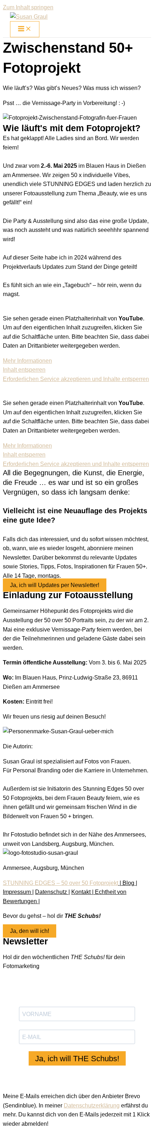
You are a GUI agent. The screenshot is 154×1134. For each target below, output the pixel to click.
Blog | (129, 883)
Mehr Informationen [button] (27, 361)
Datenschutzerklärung (92, 1105)
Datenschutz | (52, 892)
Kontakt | (82, 892)
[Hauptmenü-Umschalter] (24, 29)
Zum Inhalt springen (28, 7)
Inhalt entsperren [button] (24, 370)
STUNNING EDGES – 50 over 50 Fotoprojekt (60, 883)
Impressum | (18, 892)
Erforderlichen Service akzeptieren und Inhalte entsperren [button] (76, 379)
